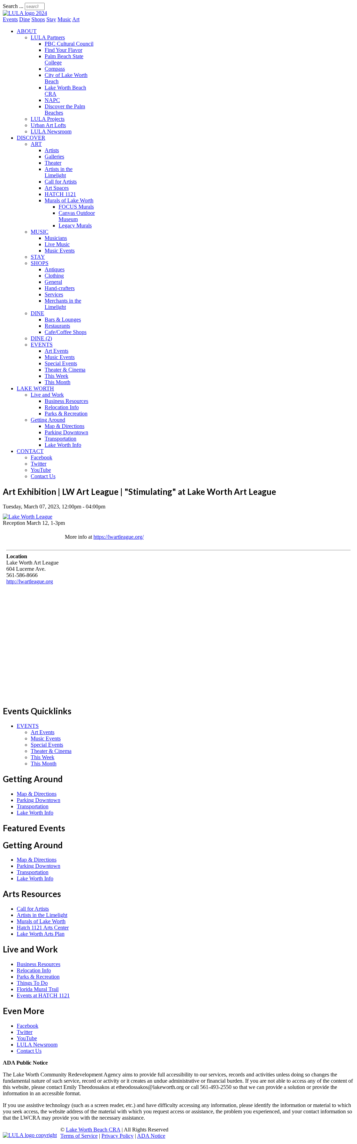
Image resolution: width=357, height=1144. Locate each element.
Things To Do (32, 983)
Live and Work (47, 395)
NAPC (52, 100)
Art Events (56, 351)
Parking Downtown (66, 432)
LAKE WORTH (35, 388)
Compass (55, 69)
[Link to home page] (25, 13)
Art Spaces (57, 188)
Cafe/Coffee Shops (65, 332)
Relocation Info (62, 407)
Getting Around (48, 420)
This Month (57, 382)
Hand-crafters (60, 288)
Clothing (54, 276)
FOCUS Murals (76, 207)
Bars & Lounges (63, 319)
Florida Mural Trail (38, 989)
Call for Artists (61, 182)
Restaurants (57, 326)
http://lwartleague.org (29, 581)
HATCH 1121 (60, 194)
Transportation (60, 439)
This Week (56, 376)
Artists (52, 150)
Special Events (61, 363)
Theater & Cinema (65, 370)
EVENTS (42, 345)
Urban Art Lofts (48, 125)
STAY (38, 257)
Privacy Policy (117, 1136)
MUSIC (39, 232)
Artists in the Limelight (59, 172)
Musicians (56, 238)
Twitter (38, 464)
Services (54, 294)
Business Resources (66, 401)
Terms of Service (79, 1136)
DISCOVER (31, 138)
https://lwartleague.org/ (118, 537)
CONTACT (30, 451)
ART (36, 144)
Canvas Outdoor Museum (77, 216)
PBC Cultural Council (69, 44)
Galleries (54, 156)
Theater (53, 163)
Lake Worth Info (63, 445)
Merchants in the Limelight (63, 304)
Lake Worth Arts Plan (40, 934)
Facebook (41, 457)
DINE (37, 313)
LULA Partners (48, 37)
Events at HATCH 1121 (43, 995)
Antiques (54, 269)
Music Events (60, 251)
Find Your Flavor (63, 50)
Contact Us (43, 476)
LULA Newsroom (51, 131)
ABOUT (27, 31)
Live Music (57, 244)
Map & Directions (64, 426)
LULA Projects (47, 119)
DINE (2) (41, 338)
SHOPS (39, 263)
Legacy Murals (75, 225)
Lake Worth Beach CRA (93, 1130)
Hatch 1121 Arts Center (43, 928)
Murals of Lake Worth (69, 200)
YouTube (41, 470)
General (53, 282)
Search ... (13, 6)
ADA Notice (151, 1136)
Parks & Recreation (66, 414)
